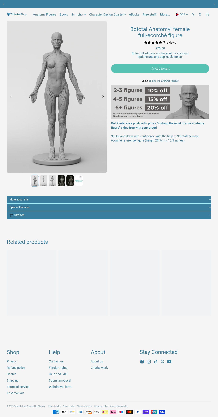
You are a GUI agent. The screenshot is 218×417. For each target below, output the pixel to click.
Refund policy (16, 367)
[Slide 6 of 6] (79, 180)
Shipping (13, 380)
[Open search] (193, 14)
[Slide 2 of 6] (43, 180)
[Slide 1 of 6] (34, 180)
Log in (145, 80)
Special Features (19, 207)
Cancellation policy (119, 406)
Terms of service (18, 387)
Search (11, 374)
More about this (19, 199)
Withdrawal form (60, 387)
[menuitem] (165, 14)
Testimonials (15, 393)
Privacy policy (69, 406)
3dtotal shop (20, 406)
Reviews (19, 215)
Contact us (56, 361)
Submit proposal (60, 380)
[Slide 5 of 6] (70, 180)
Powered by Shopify (36, 406)
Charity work (99, 367)
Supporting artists (140, 4)
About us (72, 4)
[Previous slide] (3, 4)
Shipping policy (101, 406)
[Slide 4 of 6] (61, 180)
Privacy (12, 361)
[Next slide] (214, 4)
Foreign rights (58, 367)
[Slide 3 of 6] (52, 180)
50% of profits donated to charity (103, 4)
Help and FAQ (58, 374)
